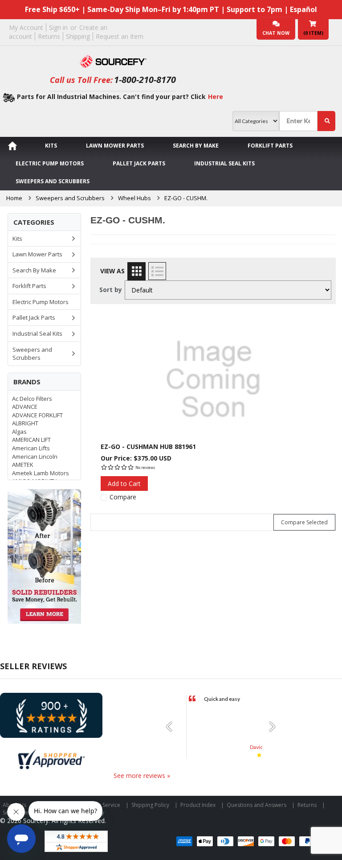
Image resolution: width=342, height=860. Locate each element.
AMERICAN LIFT (31, 440)
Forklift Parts (270, 145)
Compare (123, 497)
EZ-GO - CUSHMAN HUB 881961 (148, 446)
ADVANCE (24, 407)
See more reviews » (142, 775)
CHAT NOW (275, 33)
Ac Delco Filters (32, 399)
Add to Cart (124, 483)
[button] (172, 727)
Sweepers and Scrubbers (53, 181)
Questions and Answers (256, 805)
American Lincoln (34, 457)
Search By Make (196, 145)
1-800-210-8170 (145, 80)
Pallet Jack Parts (139, 163)
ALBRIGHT (25, 423)
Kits (51, 145)
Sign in (58, 27)
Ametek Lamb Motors (40, 473)
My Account (26, 27)
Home (14, 198)
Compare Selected (304, 522)
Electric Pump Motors (50, 163)
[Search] (326, 121)
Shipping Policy (150, 805)
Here (215, 96)
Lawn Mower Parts (115, 145)
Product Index (198, 805)
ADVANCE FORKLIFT (37, 415)
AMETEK (22, 465)
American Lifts (31, 448)
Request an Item (119, 36)
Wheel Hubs (134, 198)
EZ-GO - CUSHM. (186, 198)
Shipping (78, 36)
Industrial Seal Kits (224, 163)
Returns (49, 36)
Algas (19, 432)
